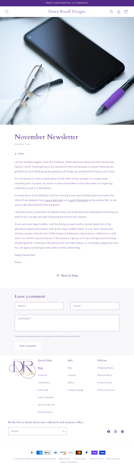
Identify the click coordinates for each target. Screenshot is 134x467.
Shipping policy (113, 459)
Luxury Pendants (78, 200)
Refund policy (45, 412)
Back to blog (69, 275)
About (71, 382)
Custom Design (76, 390)
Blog (40, 367)
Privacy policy (80, 459)
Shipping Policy (105, 367)
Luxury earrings (53, 200)
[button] (6, 11)
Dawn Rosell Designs (30, 459)
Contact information (68, 462)
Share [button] (21, 153)
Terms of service (96, 459)
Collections (44, 382)
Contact (72, 375)
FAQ (70, 367)
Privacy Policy (104, 382)
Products (43, 375)
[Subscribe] (63, 431)
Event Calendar (46, 397)
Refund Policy (104, 375)
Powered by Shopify (47, 459)
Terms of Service (46, 404)
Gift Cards (43, 390)
